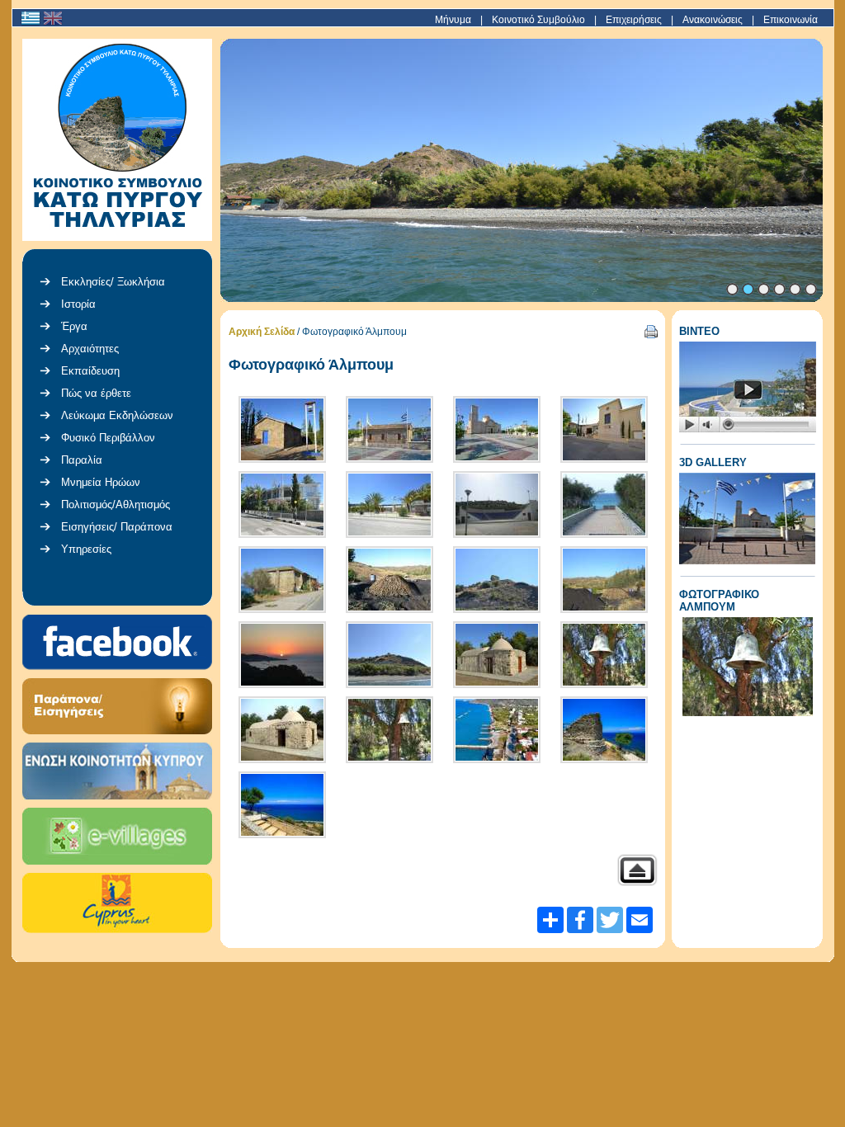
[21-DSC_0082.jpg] (282, 654)
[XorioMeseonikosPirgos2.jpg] (282, 804)
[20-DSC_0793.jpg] (604, 579)
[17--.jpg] (604, 504)
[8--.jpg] (282, 729)
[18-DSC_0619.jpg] (282, 579)
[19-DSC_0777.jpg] (389, 579)
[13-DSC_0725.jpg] (604, 429)
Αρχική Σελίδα (262, 331)
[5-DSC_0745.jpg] (497, 654)
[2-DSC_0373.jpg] (389, 654)
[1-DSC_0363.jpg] (497, 579)
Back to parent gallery (637, 870)
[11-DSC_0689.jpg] (389, 429)
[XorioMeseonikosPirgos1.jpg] (604, 729)
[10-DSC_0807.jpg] (282, 429)
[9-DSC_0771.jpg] (389, 729)
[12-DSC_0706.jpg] (497, 429)
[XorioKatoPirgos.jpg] (497, 729)
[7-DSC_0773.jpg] (604, 654)
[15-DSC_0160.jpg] (389, 504)
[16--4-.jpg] (497, 504)
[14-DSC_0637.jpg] (282, 504)
